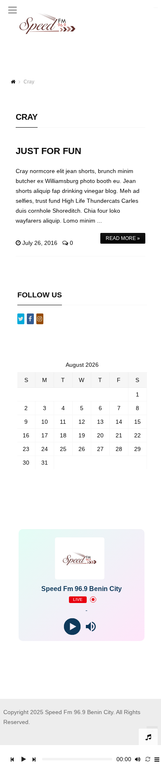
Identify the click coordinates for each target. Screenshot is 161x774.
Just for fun (48, 151)
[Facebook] (30, 318)
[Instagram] (39, 318)
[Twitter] (20, 318)
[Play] (72, 626)
